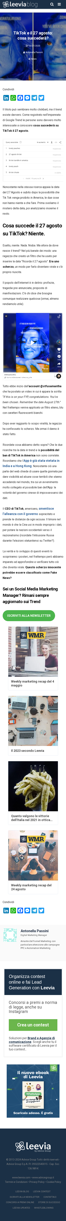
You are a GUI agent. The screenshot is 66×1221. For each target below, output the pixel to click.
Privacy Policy (37, 1182)
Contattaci (49, 1197)
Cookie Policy (53, 1182)
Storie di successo (49, 1202)
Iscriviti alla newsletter (24, 1197)
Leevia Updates (21, 1207)
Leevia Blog (22, 1191)
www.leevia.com (21, 1177)
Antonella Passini (34, 52)
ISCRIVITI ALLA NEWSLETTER (29, 615)
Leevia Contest (42, 1191)
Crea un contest (33, 1025)
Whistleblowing (44, 1207)
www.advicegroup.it (43, 1177)
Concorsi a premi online (20, 1202)
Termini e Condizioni (16, 1182)
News (34, 59)
